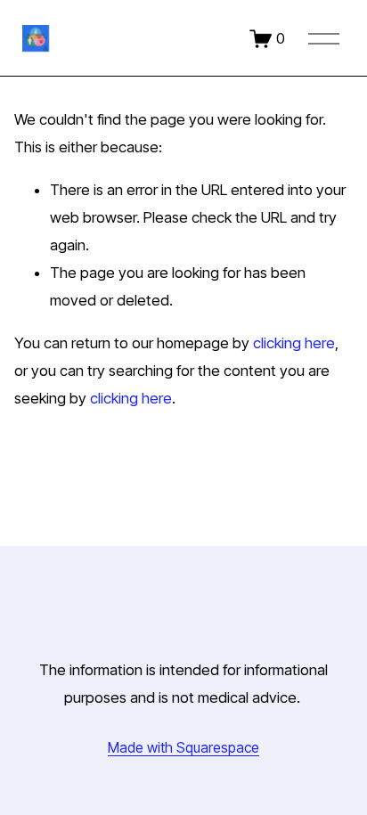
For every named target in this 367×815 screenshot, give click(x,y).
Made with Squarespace (183, 747)
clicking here (294, 343)
